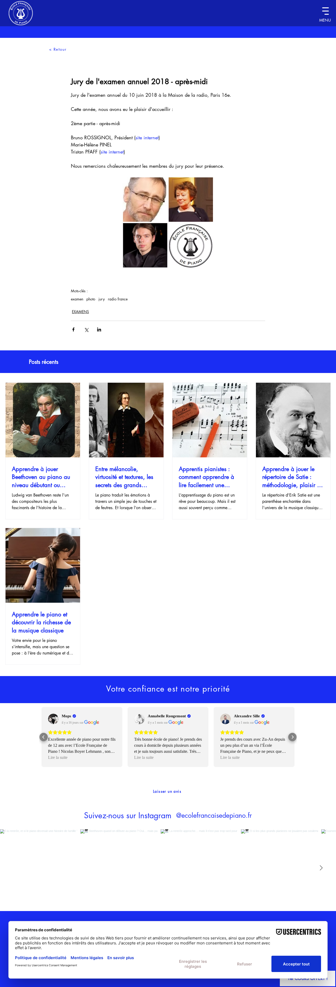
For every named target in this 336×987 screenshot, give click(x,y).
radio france (118, 299)
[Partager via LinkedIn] (99, 329)
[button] (325, 11)
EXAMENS (80, 311)
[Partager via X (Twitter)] (86, 329)
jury (101, 299)
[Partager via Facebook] (73, 329)
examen (77, 299)
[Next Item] (321, 868)
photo (90, 299)
